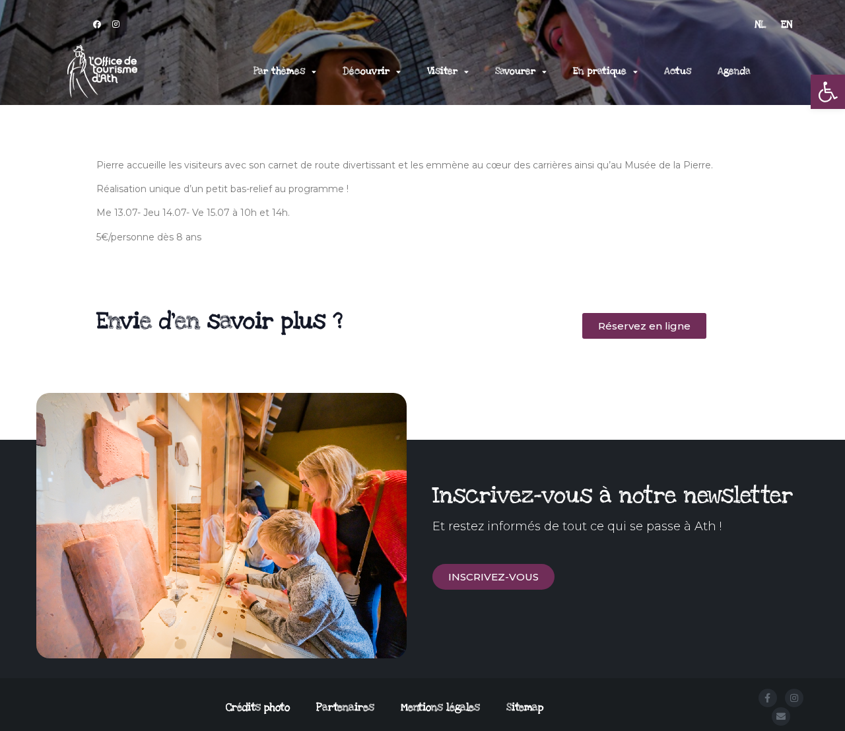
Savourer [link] (515, 71)
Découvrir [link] (366, 71)
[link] (828, 92)
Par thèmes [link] (279, 71)
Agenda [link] (734, 71)
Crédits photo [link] (258, 707)
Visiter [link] (442, 71)
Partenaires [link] (345, 707)
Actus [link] (677, 71)
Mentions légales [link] (440, 707)
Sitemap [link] (524, 707)
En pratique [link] (599, 71)
